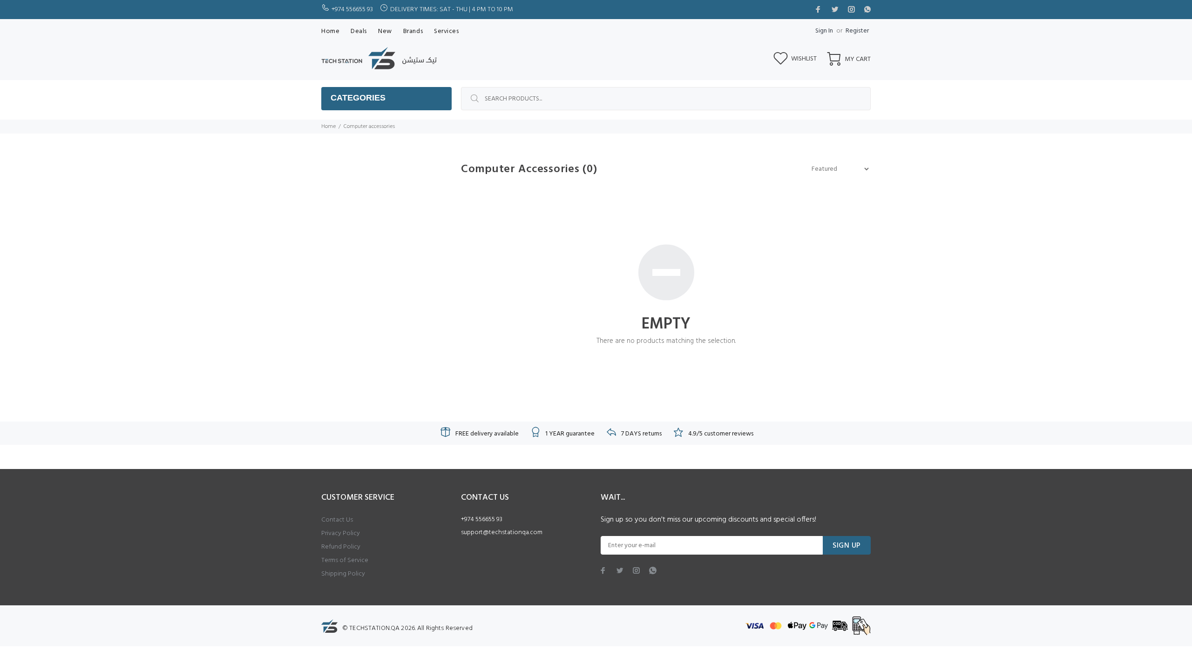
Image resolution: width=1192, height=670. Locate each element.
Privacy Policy (340, 533)
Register (857, 31)
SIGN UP (847, 546)
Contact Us (337, 520)
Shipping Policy (343, 574)
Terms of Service (344, 560)
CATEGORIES (358, 97)
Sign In (824, 31)
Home (328, 126)
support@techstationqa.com (501, 532)
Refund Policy (340, 547)
